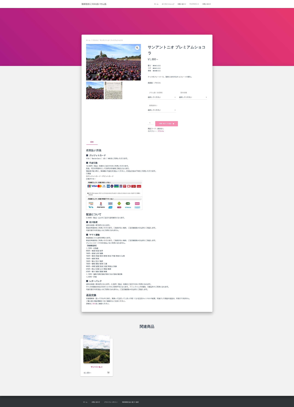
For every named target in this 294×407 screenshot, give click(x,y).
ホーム (156, 4)
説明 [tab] (91, 142)
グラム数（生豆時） (156, 92)
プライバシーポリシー (111, 402)
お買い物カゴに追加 (165, 123)
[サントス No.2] (96, 349)
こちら (93, 303)
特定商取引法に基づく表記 (130, 402)
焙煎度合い (153, 105)
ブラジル (95, 40)
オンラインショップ (168, 4)
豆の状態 (183, 92)
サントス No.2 (96, 367)
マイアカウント (194, 4)
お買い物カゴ (182, 4)
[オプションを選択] (108, 373)
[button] (137, 48)
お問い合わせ (206, 4)
